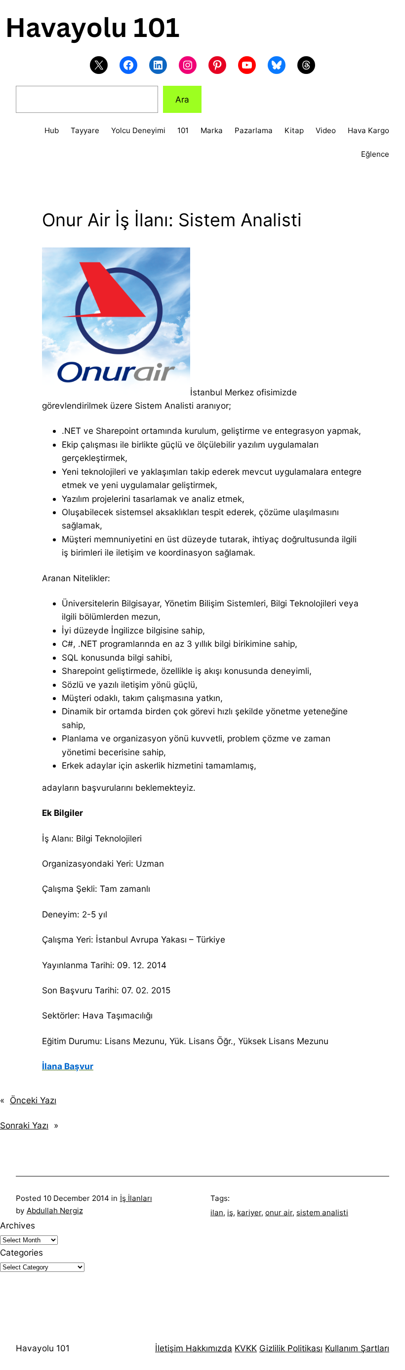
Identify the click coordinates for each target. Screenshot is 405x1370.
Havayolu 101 (43, 1348)
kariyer (249, 1212)
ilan (216, 1212)
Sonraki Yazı (24, 1125)
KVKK (246, 1348)
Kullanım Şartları (357, 1348)
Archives (17, 1225)
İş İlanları (136, 1198)
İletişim (169, 1348)
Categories (21, 1252)
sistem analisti (322, 1212)
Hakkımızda (207, 1348)
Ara (182, 99)
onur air (278, 1212)
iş (230, 1212)
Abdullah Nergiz (55, 1210)
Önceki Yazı (33, 1100)
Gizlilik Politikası (291, 1348)
